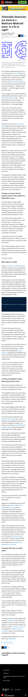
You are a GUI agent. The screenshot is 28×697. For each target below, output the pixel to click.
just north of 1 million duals (14, 266)
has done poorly (16, 536)
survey (13, 507)
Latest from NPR (7, 642)
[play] (2, 695)
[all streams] (26, 695)
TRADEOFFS (12, 639)
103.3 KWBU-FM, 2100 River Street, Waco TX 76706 (13, 677)
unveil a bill (16, 73)
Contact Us (5, 673)
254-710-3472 (6, 680)
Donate (23, 2)
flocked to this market (8, 419)
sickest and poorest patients (16, 82)
